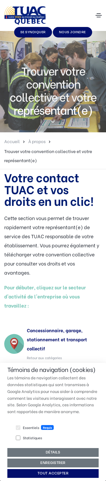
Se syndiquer (33, 32)
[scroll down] (53, 122)
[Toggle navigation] (99, 15)
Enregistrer (53, 463)
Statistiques (32, 437)
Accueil (12, 141)
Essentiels (31, 427)
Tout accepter (53, 473)
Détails (53, 452)
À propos (37, 141)
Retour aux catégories (44, 357)
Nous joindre (72, 32)
